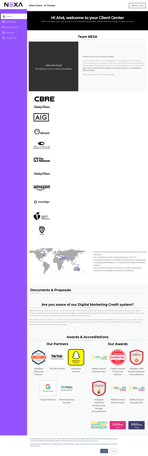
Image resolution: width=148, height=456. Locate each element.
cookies (77, 441)
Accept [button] (104, 451)
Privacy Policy (94, 441)
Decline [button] (113, 451)
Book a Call (138, 6)
